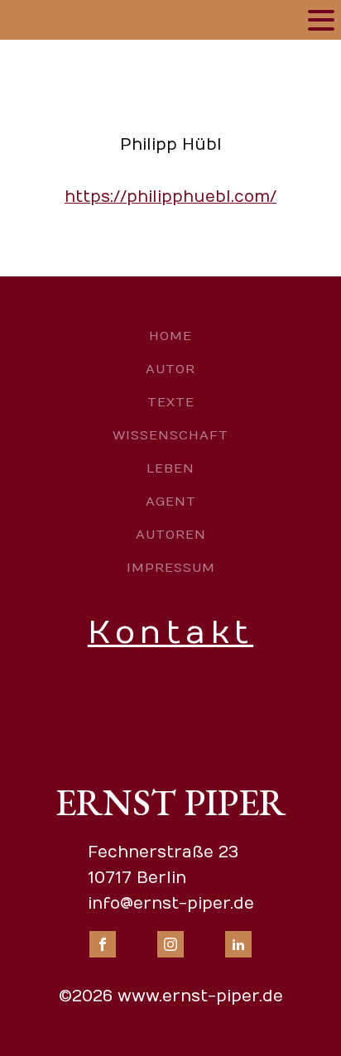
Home (170, 336)
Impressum (171, 567)
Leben (170, 468)
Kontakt (170, 632)
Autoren (171, 534)
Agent (171, 501)
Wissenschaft (170, 435)
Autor (170, 369)
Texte (171, 402)
